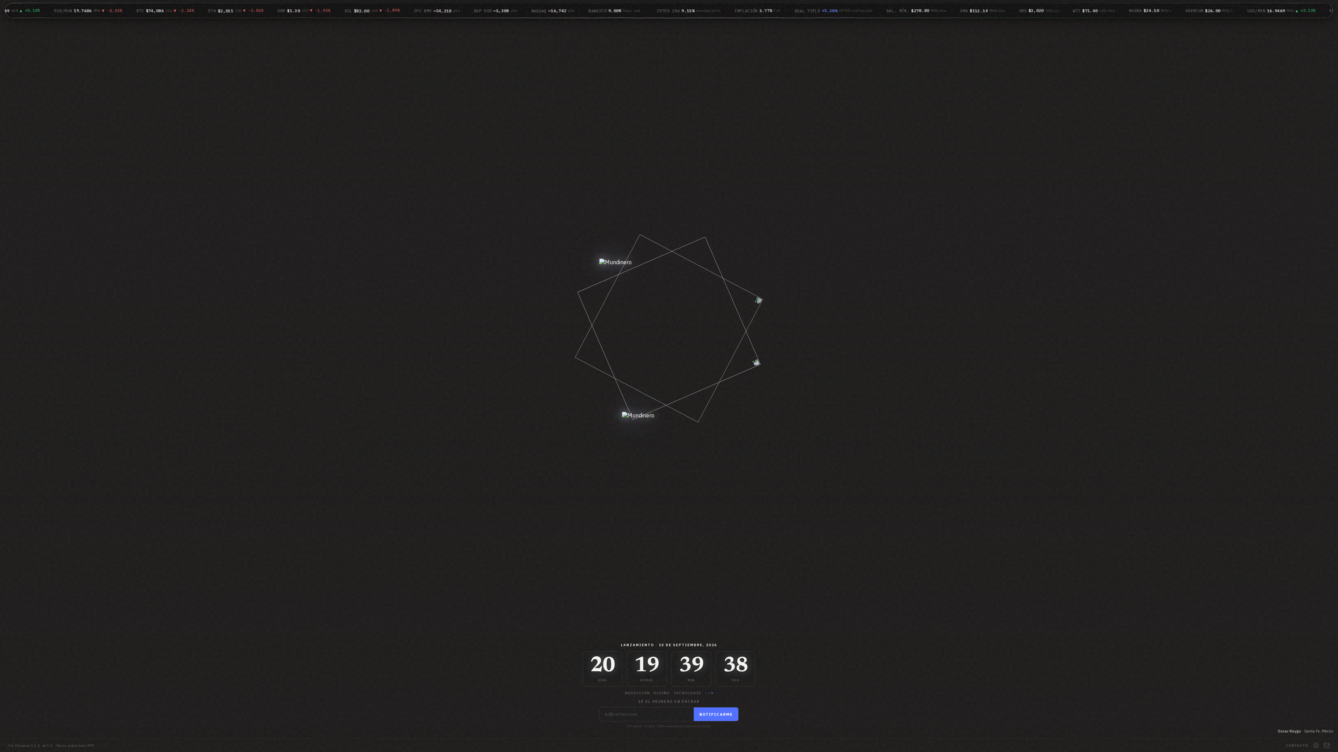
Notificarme (716, 714)
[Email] (1327, 745)
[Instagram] (1316, 745)
